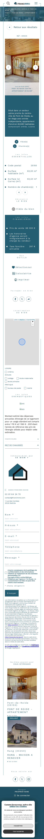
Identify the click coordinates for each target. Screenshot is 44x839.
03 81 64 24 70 (13, 494)
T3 (6, 15)
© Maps (21, 319)
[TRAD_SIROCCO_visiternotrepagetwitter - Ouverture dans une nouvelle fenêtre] (22, 779)
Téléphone (12, 547)
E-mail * (11, 536)
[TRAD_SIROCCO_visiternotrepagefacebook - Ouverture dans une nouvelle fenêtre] (15, 779)
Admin (35, 823)
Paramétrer (18, 826)
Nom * (9, 515)
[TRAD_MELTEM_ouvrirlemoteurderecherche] (8, 3)
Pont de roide (17, 13)
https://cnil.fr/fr (13, 625)
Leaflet (15, 319)
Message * (12, 558)
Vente (7, 13)
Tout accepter (18, 831)
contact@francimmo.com (15, 498)
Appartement (30, 13)
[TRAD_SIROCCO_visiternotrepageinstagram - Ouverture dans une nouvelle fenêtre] (28, 779)
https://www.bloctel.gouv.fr (14, 637)
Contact (41, 234)
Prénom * (12, 525)
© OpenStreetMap (30, 319)
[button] (35, 67)
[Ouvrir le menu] (36, 3)
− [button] (32, 324)
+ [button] (32, 321)
